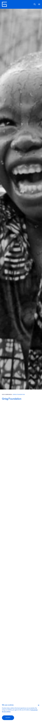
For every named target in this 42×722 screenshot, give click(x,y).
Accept (8, 717)
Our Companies (7, 402)
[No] (38, 705)
